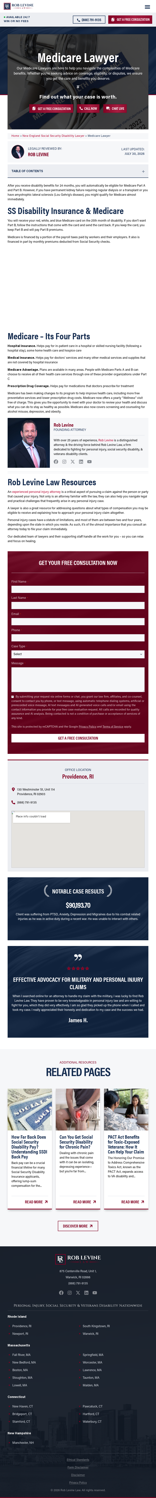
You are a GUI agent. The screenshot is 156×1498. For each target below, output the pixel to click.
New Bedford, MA (24, 1362)
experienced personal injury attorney (36, 492)
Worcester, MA (92, 1362)
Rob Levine (38, 154)
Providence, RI (21, 1326)
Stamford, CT (21, 1421)
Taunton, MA (91, 1377)
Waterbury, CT (92, 1421)
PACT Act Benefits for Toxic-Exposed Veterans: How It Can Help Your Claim (126, 1144)
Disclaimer (78, 1475)
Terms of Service (113, 727)
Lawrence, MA (92, 1370)
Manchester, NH (23, 1443)
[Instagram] (64, 461)
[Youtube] (89, 461)
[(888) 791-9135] (13, 802)
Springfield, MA (93, 1355)
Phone (16, 630)
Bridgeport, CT (22, 1414)
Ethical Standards (78, 1460)
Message (18, 663)
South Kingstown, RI (96, 1326)
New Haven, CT (22, 1406)
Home (15, 136)
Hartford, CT (91, 1414)
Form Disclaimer (78, 1467)
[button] (115, 108)
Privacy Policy (87, 727)
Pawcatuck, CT (93, 1406)
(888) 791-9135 (27, 802)
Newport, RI (20, 1334)
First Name (19, 581)
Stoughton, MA (22, 1377)
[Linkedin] (81, 461)
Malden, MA (91, 1385)
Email (16, 614)
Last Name (19, 598)
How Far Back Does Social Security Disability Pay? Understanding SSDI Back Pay (29, 1146)
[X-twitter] (72, 461)
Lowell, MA (19, 1385)
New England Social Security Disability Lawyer (53, 136)
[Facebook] (56, 461)
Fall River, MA (21, 1355)
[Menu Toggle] (147, 7)
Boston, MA (20, 1370)
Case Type (19, 646)
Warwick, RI (90, 1334)
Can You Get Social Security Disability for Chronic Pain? (76, 1141)
